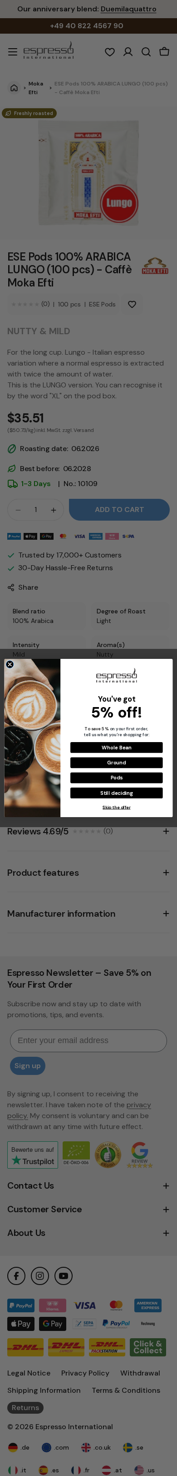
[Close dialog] (10, 664)
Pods (117, 777)
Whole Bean (116, 747)
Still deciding (116, 792)
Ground (116, 762)
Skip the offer (116, 807)
